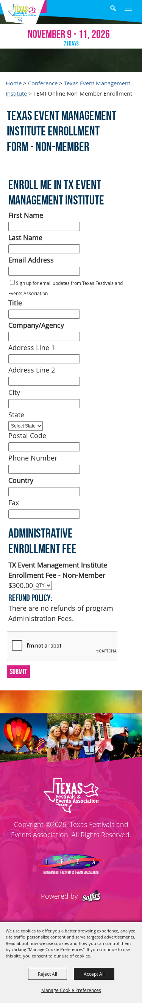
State (16, 414)
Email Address (31, 259)
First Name (25, 215)
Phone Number (32, 457)
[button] (118, 9)
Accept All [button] (94, 974)
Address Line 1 (31, 347)
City (14, 392)
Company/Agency (36, 325)
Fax (13, 502)
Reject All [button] (47, 974)
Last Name (25, 237)
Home (14, 83)
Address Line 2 (31, 369)
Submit (18, 671)
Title (15, 302)
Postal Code (27, 435)
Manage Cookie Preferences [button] (71, 990)
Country (20, 480)
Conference (43, 83)
